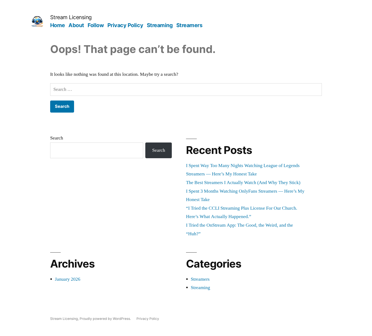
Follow (96, 25)
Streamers (189, 25)
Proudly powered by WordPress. (106, 319)
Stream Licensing (71, 17)
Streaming (160, 25)
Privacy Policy (125, 25)
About (76, 25)
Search (56, 138)
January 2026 (67, 279)
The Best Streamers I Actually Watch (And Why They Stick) (243, 183)
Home (57, 25)
